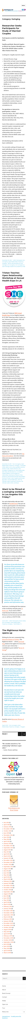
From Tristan (14, 810)
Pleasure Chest (18, 475)
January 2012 (7, 883)
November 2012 (8, 862)
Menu (23, 5)
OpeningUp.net (6, 1016)
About (4, 989)
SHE (19, 479)
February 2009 (8, 936)
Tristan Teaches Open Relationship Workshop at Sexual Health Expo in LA (13, 276)
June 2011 (6, 898)
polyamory (19, 266)
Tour (3, 1008)
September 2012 (8, 866)
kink (22, 263)
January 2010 (7, 921)
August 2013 (7, 850)
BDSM (9, 263)
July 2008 (6, 944)
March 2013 (7, 856)
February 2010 (8, 919)
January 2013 (7, 858)
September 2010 (8, 915)
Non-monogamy (17, 464)
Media (24, 620)
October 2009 (8, 927)
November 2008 (8, 938)
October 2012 (7, 864)
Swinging (4, 263)
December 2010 (8, 910)
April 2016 (7, 824)
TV (21, 624)
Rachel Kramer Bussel (13, 476)
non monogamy (11, 264)
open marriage (5, 266)
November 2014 (8, 835)
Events (20, 620)
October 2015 (7, 831)
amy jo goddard (16, 467)
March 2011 (7, 904)
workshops (16, 482)
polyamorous (13, 266)
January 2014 (7, 843)
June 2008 (7, 946)
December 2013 (8, 845)
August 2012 (7, 868)
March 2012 (7, 879)
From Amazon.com (14, 808)
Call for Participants (17, 260)
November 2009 (8, 925)
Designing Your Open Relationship (16, 470)
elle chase (4, 471)
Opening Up (12, 475)
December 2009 (8, 923)
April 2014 (7, 841)
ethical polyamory (16, 263)
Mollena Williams (6, 473)
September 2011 (8, 892)
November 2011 (8, 887)
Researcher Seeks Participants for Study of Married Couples (12, 29)
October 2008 (8, 940)
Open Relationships (13, 261)
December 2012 (8, 860)
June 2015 (6, 833)
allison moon (9, 467)
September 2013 (8, 847)
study (23, 266)
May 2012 (6, 875)
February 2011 (8, 906)
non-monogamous (19, 264)
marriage (4, 264)
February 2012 (8, 881)
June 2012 (6, 873)
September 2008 (8, 942)
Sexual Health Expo (12, 479)
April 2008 (7, 950)
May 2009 (7, 931)
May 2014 (6, 839)
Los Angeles (20, 471)
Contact (4, 997)
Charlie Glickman (14, 468)
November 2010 (8, 913)
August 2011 (7, 894)
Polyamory (20, 261)
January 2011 (7, 908)
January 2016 (7, 826)
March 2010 (7, 917)
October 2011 (7, 889)
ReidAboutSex (13, 503)
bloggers (23, 726)
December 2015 (8, 829)
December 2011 (8, 885)
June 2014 (6, 837)
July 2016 (6, 822)
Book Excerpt (6, 993)
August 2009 (7, 929)
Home (4, 986)
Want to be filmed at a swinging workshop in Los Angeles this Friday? (13, 493)
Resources (5, 1011)
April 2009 (7, 934)
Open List (5, 1004)
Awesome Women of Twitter (10, 639)
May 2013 (6, 852)
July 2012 (6, 871)
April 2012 (7, 877)
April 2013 (7, 854)
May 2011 (6, 900)
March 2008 (7, 952)
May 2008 (7, 948)
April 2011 (6, 902)
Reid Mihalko (22, 476)
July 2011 (6, 896)
